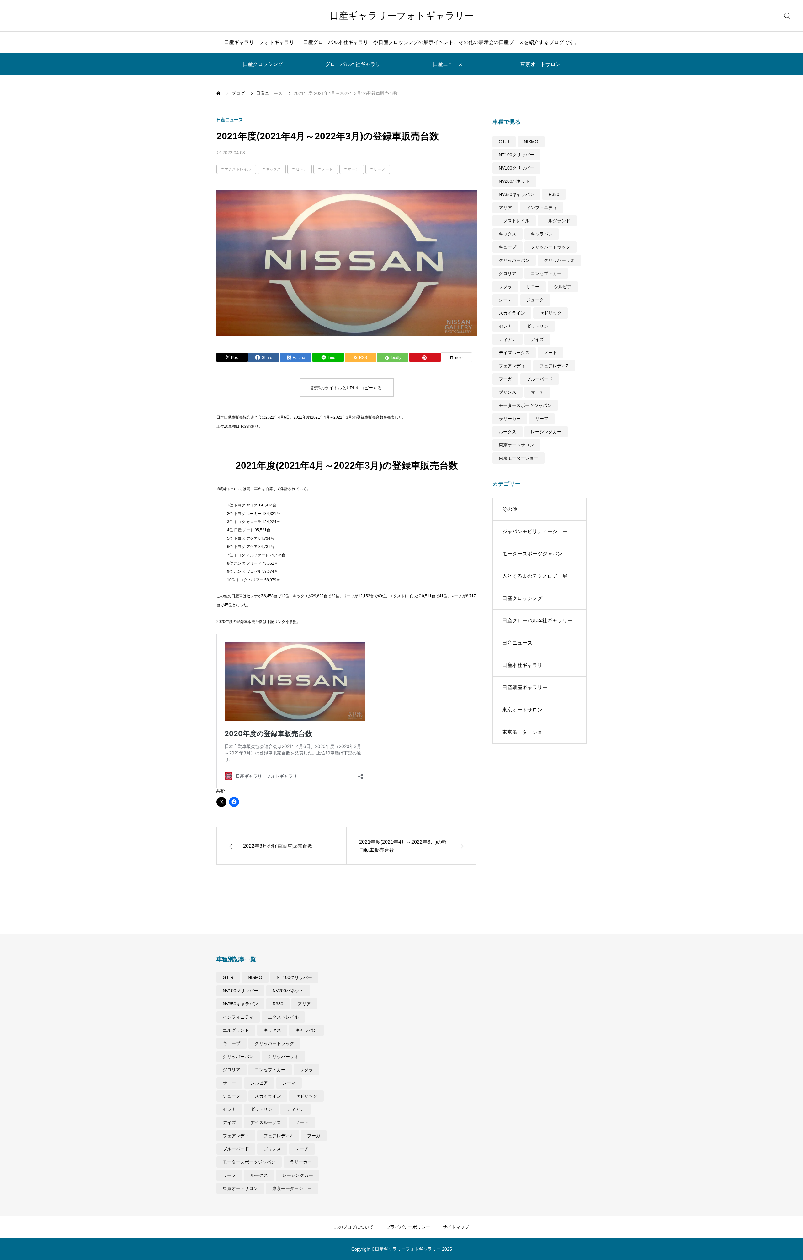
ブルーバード (539, 378)
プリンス (507, 392)
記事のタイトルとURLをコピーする (346, 387)
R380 (554, 194)
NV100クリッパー (516, 167)
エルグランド (557, 220)
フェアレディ (512, 365)
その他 (509, 509)
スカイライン (512, 313)
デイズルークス (514, 352)
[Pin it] (425, 357)
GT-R (504, 141)
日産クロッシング (263, 64)
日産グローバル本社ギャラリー (537, 620)
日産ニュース (448, 64)
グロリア (507, 273)
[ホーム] (218, 93)
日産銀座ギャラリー (524, 687)
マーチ (353, 169)
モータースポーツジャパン (525, 405)
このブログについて (354, 1227)
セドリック (550, 313)
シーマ (505, 299)
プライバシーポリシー (408, 1227)
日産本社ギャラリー (524, 665)
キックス (273, 169)
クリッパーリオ (559, 260)
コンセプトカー (546, 273)
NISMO (531, 141)
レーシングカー (546, 431)
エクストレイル (238, 169)
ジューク (535, 299)
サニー (533, 286)
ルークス (507, 431)
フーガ (505, 378)
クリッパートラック (550, 247)
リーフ (379, 169)
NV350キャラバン (516, 194)
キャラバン (542, 233)
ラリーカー (510, 418)
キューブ (507, 247)
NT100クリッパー (516, 154)
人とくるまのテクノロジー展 (534, 576)
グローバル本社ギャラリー (355, 64)
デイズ (537, 339)
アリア (505, 207)
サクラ (505, 286)
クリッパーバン (514, 260)
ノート (327, 169)
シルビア (563, 286)
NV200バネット (514, 181)
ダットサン (537, 326)
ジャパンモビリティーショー (534, 531)
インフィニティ (541, 207)
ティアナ (507, 339)
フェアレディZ (554, 365)
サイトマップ (456, 1227)
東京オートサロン (540, 64)
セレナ (301, 169)
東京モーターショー (518, 458)
